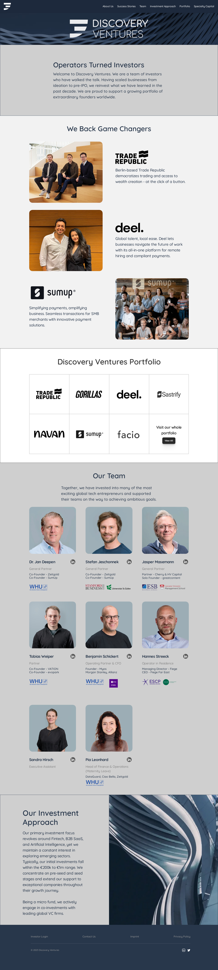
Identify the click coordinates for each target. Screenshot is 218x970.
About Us (108, 6)
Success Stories (126, 6)
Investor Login (39, 936)
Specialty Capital (204, 6)
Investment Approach (163, 6)
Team (142, 6)
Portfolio (185, 6)
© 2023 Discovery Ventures (45, 950)
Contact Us (89, 936)
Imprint (134, 936)
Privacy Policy (182, 936)
